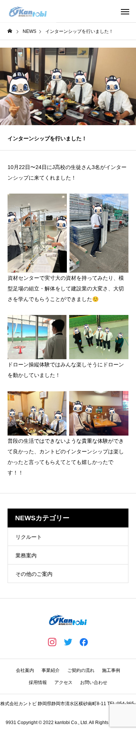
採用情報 (38, 682)
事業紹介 (51, 670)
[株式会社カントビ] (28, 11)
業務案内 (26, 555)
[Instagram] (52, 641)
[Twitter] (68, 641)
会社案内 (25, 670)
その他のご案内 (34, 574)
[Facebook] (84, 641)
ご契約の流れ (80, 670)
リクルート (28, 537)
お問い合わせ (93, 682)
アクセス (63, 682)
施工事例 (111, 670)
